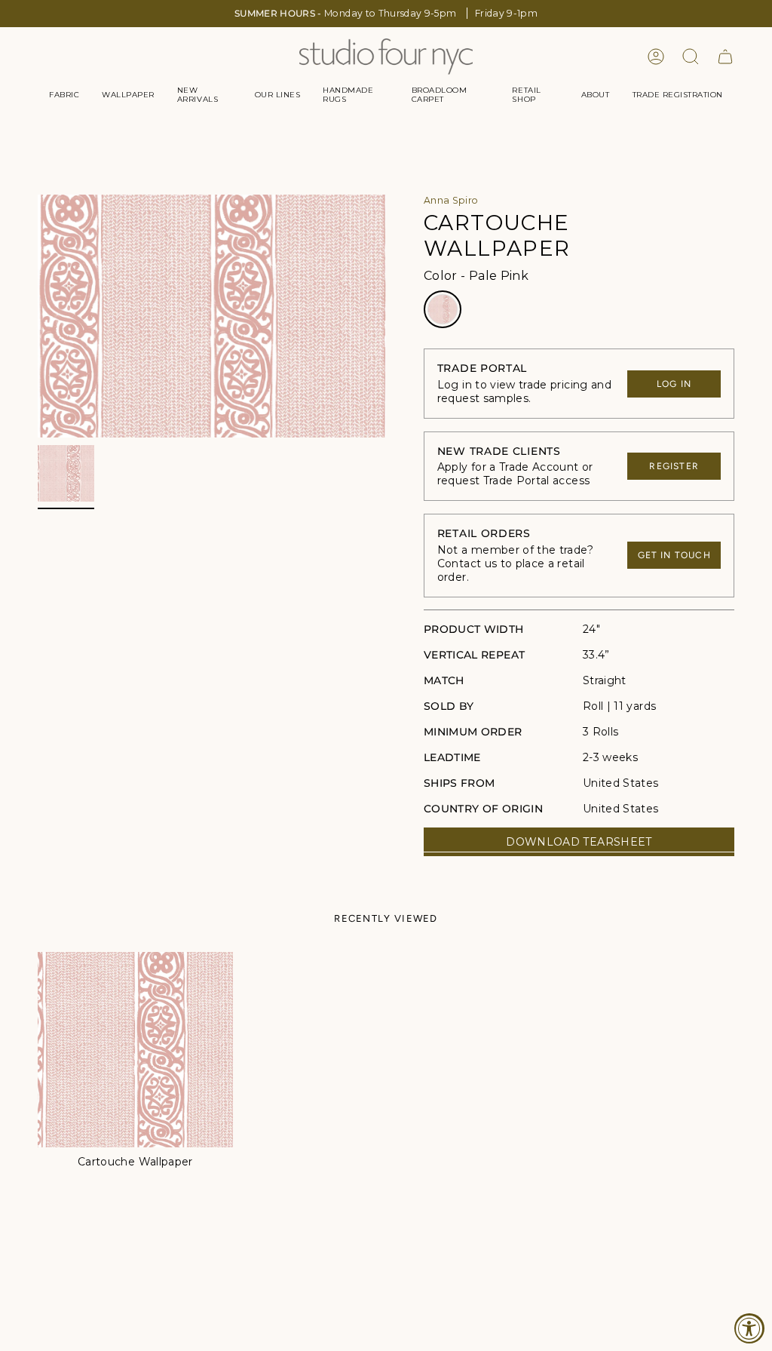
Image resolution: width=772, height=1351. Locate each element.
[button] (64, 95)
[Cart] (725, 56)
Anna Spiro (451, 200)
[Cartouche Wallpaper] (135, 1049)
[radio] (442, 309)
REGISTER (674, 466)
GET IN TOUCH (674, 555)
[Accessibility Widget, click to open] (749, 1328)
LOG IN (674, 384)
